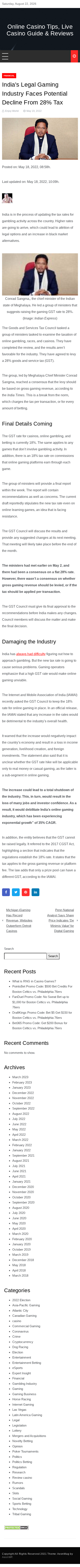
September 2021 (23, 1155)
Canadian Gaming (24, 1315)
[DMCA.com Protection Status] (16, 1527)
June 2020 (19, 1218)
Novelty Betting (22, 1441)
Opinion (17, 1446)
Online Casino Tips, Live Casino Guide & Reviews (40, 30)
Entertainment (21, 1357)
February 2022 (22, 1145)
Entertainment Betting (26, 1362)
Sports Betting (21, 1503)
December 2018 (23, 1260)
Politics (17, 1456)
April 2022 (19, 1134)
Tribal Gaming (21, 1514)
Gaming (17, 1388)
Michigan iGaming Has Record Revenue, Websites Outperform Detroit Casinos (19, 920)
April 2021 (19, 1176)
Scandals (18, 1488)
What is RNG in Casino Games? (34, 981)
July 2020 (18, 1213)
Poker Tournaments (25, 1451)
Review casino (22, 1477)
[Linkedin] (35, 892)
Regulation (19, 1467)
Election (17, 1352)
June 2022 (19, 1124)
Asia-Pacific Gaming (26, 1305)
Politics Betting (22, 1462)
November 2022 (23, 1098)
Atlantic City (20, 1310)
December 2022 (23, 1093)
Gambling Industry (24, 1383)
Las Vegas (19, 1409)
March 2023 (20, 1077)
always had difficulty (31, 654)
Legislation (19, 1425)
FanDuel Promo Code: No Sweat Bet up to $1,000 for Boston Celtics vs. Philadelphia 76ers (40, 1002)
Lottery (17, 1430)
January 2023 (21, 1087)
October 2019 (21, 1249)
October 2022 (21, 1103)
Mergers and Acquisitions (29, 1436)
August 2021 (20, 1160)
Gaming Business (24, 1394)
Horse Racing (21, 1399)
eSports (17, 1368)
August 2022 (20, 1113)
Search (9, 948)
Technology (19, 1509)
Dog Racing (20, 1347)
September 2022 (23, 1108)
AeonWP (7, 1557)
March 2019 (20, 1254)
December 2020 (23, 1187)
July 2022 (18, 1119)
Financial (9, 76)
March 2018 (20, 1275)
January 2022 (21, 1150)
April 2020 (19, 1228)
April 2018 (19, 1270)
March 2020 (20, 1233)
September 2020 (23, 1202)
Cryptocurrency (22, 1342)
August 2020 (20, 1207)
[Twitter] (16, 892)
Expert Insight (21, 1373)
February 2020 (22, 1239)
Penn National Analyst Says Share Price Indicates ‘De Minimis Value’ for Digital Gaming (60, 920)
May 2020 (19, 1223)
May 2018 (19, 1265)
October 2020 (21, 1197)
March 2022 (20, 1139)
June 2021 (19, 1171)
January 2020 (21, 1244)
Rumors (17, 1482)
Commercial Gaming (26, 1326)
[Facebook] (6, 892)
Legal (15, 1420)
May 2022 (19, 1129)
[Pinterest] (26, 892)
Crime (16, 1336)
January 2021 (21, 1181)
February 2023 (22, 1082)
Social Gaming (22, 1498)
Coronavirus (20, 1331)
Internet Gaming (23, 1404)
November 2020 (23, 1192)
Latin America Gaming (27, 1415)
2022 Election (21, 1300)
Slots (15, 1493)
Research (18, 1472)
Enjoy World (12, 111)
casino (16, 1321)
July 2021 (18, 1166)
